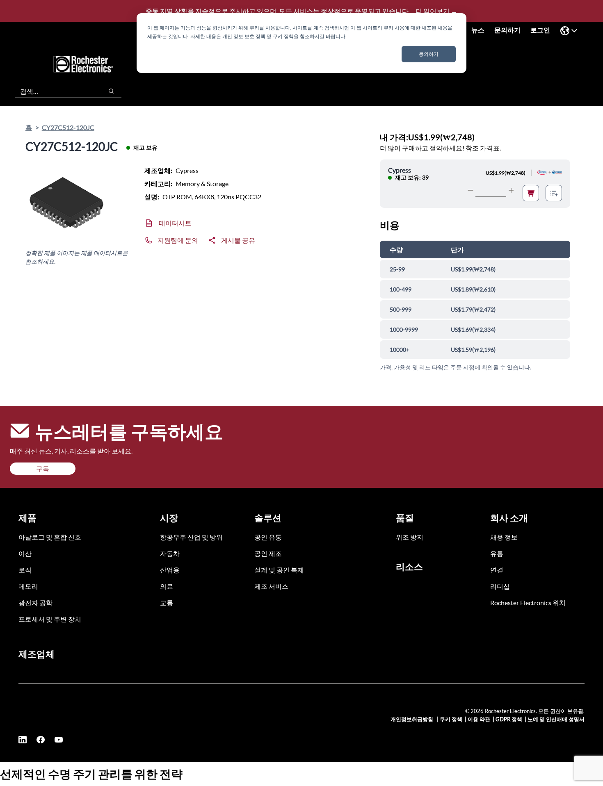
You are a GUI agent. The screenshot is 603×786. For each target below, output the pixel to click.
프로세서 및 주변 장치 (49, 619)
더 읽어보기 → (436, 11)
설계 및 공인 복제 (279, 570)
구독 (42, 468)
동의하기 (429, 54)
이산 (25, 553)
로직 (25, 570)
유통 (496, 553)
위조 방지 (409, 537)
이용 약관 (479, 719)
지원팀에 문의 (178, 240)
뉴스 (477, 30)
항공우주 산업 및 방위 (191, 537)
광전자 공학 (35, 602)
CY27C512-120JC (68, 127)
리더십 (500, 586)
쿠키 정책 (451, 719)
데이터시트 (175, 223)
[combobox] (54, 91)
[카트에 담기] (531, 193)
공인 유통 (268, 537)
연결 (496, 570)
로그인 (540, 30)
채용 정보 (504, 537)
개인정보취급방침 (412, 719)
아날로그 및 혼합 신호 (49, 537)
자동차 (170, 553)
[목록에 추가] (554, 193)
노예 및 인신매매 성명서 (556, 719)
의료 (166, 586)
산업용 (170, 570)
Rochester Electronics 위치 (528, 602)
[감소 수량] (470, 190)
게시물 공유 (238, 240)
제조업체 (36, 653)
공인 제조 (268, 553)
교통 (166, 602)
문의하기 (507, 30)
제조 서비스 (271, 586)
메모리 (28, 586)
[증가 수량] (511, 190)
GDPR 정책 (509, 719)
